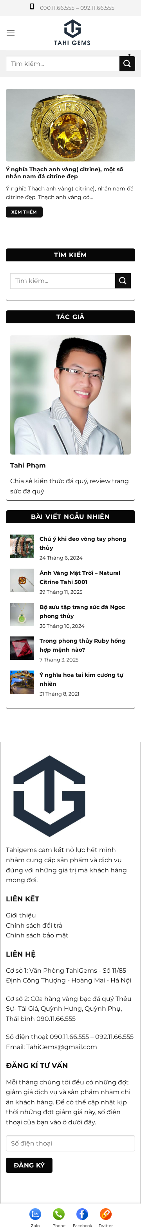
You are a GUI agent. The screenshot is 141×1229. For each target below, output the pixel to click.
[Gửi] (127, 63)
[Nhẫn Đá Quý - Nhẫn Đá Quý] (72, 33)
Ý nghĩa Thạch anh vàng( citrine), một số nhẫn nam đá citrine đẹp (64, 172)
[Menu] (10, 32)
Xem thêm (24, 212)
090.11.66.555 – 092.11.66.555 (77, 7)
